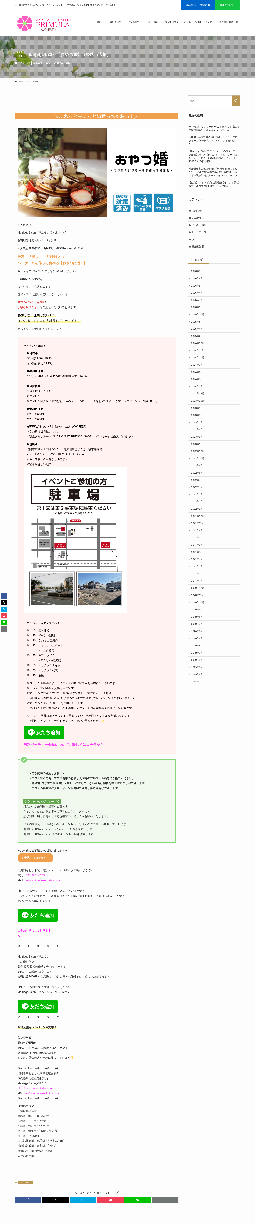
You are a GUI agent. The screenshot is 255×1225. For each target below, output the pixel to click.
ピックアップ (199, 232)
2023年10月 (197, 400)
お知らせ (197, 210)
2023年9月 (197, 408)
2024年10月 (197, 357)
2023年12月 (197, 393)
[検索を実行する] (236, 100)
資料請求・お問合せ (197, 4)
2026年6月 (197, 278)
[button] (28, 1200)
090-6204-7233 (35, 875)
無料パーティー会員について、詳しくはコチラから (64, 744)
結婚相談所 (198, 246)
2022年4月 (197, 487)
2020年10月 (197, 602)
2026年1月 (197, 307)
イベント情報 (24, 63)
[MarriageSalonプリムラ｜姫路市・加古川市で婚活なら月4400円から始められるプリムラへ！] (45, 23)
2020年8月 (197, 616)
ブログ (195, 239)
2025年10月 (197, 314)
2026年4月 (197, 292)
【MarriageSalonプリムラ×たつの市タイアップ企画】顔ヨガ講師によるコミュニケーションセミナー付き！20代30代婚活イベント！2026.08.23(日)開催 (213, 156)
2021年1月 (197, 580)
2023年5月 (197, 436)
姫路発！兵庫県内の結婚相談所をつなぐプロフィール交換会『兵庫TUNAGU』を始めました (213, 140)
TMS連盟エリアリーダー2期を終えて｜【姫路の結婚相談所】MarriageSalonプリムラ (214, 128)
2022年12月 (197, 451)
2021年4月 (197, 559)
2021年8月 (197, 530)
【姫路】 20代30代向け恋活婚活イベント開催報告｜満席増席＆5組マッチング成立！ (214, 184)
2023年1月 (197, 444)
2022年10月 (197, 458)
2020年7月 (197, 624)
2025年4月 (197, 328)
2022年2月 (197, 501)
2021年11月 (197, 523)
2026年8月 (197, 271)
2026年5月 (197, 285)
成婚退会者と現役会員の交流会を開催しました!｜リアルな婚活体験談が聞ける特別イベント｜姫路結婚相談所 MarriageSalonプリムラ (213, 172)
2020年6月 (197, 631)
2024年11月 (197, 350)
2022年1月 (197, 508)
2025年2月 (197, 336)
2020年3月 (197, 652)
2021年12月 (197, 516)
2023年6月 (197, 429)
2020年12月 (197, 588)
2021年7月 (197, 537)
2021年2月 (197, 573)
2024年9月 (197, 364)
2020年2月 (197, 660)
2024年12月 (197, 343)
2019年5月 (197, 674)
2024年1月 (197, 386)
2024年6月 (197, 372)
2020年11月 (197, 595)
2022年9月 (197, 465)
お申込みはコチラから (35, 857)
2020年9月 (197, 609)
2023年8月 (197, 415)
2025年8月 (197, 321)
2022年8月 (197, 472)
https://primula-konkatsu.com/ (35, 1088)
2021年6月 (197, 544)
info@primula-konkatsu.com (43, 880)
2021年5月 (197, 552)
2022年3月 (197, 494)
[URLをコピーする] (165, 1200)
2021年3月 (197, 566)
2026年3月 (197, 300)
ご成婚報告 (198, 217)
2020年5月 (197, 638)
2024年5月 (197, 379)
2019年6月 (197, 667)
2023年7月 (197, 422)
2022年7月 (197, 480)
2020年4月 (197, 645)
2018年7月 (197, 681)
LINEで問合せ (227, 4)
